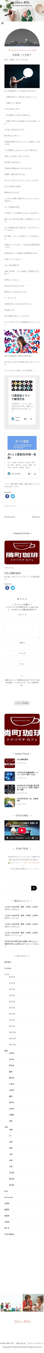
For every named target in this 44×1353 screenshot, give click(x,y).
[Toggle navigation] (2, 23)
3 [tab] (23, 599)
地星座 (6, 1216)
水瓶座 (34, 50)
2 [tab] (20, 599)
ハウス (6, 974)
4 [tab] (26, 599)
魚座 (10, 1121)
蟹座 (10, 1072)
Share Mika (22, 2)
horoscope (27, 50)
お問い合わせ (21, 1343)
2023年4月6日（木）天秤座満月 (27, 800)
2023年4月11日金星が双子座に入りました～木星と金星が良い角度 (28, 787)
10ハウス (12, 1032)
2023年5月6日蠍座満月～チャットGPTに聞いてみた (21, 574)
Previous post (9, 517)
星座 (6, 1051)
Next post (36, 517)
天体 (6, 1127)
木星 (10, 1160)
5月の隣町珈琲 (22, 759)
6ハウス (12, 1014)
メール (22, 653)
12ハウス (12, 1045)
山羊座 (11, 1109)
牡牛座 (11, 1059)
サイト (22, 664)
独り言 (6, 1228)
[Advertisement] (22, 1265)
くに (13, 918)
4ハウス (12, 1001)
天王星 (11, 1173)
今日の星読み (9, 1234)
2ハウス (12, 989)
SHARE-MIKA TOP (7, 1343)
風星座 (6, 1209)
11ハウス (12, 1038)
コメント (22, 614)
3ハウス (12, 995)
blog (21, 50)
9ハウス (12, 977)
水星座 (6, 1222)
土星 (10, 1166)
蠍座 (10, 1096)
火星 (10, 1154)
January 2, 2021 (33, 869)
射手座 (11, 1102)
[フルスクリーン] (36, 838)
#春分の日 (28, 863)
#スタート (20, 863)
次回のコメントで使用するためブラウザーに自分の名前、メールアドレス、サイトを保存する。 (22, 682)
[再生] (7, 838)
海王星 (11, 1179)
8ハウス (12, 1026)
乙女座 (11, 1084)
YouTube (7, 968)
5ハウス (12, 1008)
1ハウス (12, 983)
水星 (10, 1142)
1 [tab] (18, 599)
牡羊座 (14, 50)
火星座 (6, 1203)
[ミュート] (33, 838)
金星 (10, 1148)
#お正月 (13, 863)
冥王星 (11, 1185)
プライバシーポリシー (35, 1343)
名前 (22, 643)
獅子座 (11, 1078)
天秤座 (11, 1090)
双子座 (11, 1065)
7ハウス (12, 1020)
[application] (22, 830)
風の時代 (7, 962)
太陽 (9, 50)
